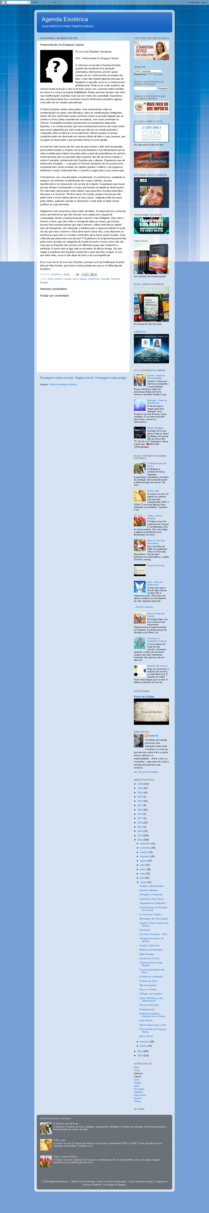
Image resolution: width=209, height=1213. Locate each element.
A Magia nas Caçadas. (151, 994)
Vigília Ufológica (155, 428)
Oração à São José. (149, 945)
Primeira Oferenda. (149, 1005)
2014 (140, 831)
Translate (158, 74)
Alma (50, 279)
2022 (140, 801)
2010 (140, 1055)
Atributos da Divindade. (151, 950)
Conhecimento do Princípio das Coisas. (153, 908)
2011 (140, 1051)
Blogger (122, 1184)
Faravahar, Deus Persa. (151, 899)
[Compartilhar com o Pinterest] (95, 274)
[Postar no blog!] (86, 274)
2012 (140, 840)
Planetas (115, 279)
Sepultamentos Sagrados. (152, 903)
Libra (136, 1086)
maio (143, 873)
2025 (140, 788)
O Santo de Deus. (148, 981)
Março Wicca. (146, 1036)
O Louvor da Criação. (150, 914)
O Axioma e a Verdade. (151, 976)
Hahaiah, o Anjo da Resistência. (157, 401)
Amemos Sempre (144, 607)
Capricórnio (140, 1095)
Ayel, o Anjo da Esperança (155, 583)
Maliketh (97, 1184)
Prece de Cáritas (156, 565)
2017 (140, 818)
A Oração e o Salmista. (151, 894)
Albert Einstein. (147, 954)
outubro (144, 852)
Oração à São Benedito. (151, 886)
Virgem (137, 1083)
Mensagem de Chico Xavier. (154, 919)
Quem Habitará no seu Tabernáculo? (151, 999)
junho (143, 869)
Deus (75, 279)
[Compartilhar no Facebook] (92, 274)
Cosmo (58, 279)
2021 (140, 805)
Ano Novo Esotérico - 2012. (153, 934)
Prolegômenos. (147, 1009)
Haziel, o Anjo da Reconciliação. (156, 376)
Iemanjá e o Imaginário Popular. (157, 639)
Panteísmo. (145, 930)
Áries (136, 1067)
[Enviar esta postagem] (77, 274)
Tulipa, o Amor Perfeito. (154, 517)
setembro (145, 856)
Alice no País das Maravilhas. (156, 541)
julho (143, 865)
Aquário (138, 1098)
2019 (140, 814)
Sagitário (138, 1092)
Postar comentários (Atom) (63, 384)
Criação (67, 279)
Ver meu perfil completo (146, 772)
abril (142, 878)
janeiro (144, 1046)
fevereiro (145, 1041)
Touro (137, 1070)
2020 (140, 810)
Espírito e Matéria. (148, 890)
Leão (136, 1079)
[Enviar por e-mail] (83, 274)
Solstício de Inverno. (157, 666)
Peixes (137, 1101)
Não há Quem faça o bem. (153, 1025)
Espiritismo (94, 279)
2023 (140, 797)
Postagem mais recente (56, 377)
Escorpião (139, 1089)
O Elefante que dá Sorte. (66, 1123)
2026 (140, 784)
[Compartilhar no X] (89, 274)
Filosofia (105, 279)
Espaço (83, 279)
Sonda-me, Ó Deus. (149, 958)
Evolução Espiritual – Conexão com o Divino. (152, 1015)
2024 (140, 792)
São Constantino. (148, 985)
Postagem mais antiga (111, 377)
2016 (140, 822)
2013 (140, 835)
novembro (145, 848)
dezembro (145, 843)
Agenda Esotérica (65, 19)
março (143, 882)
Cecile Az (153, 735)
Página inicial (84, 377)
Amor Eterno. (146, 1020)
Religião (44, 282)
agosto (144, 860)
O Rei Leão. (153, 491)
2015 (140, 827)
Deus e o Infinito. (148, 989)
